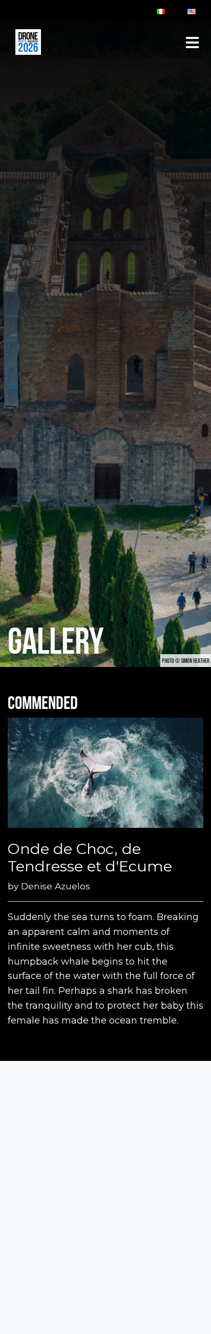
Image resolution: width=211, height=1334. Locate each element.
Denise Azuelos (55, 886)
